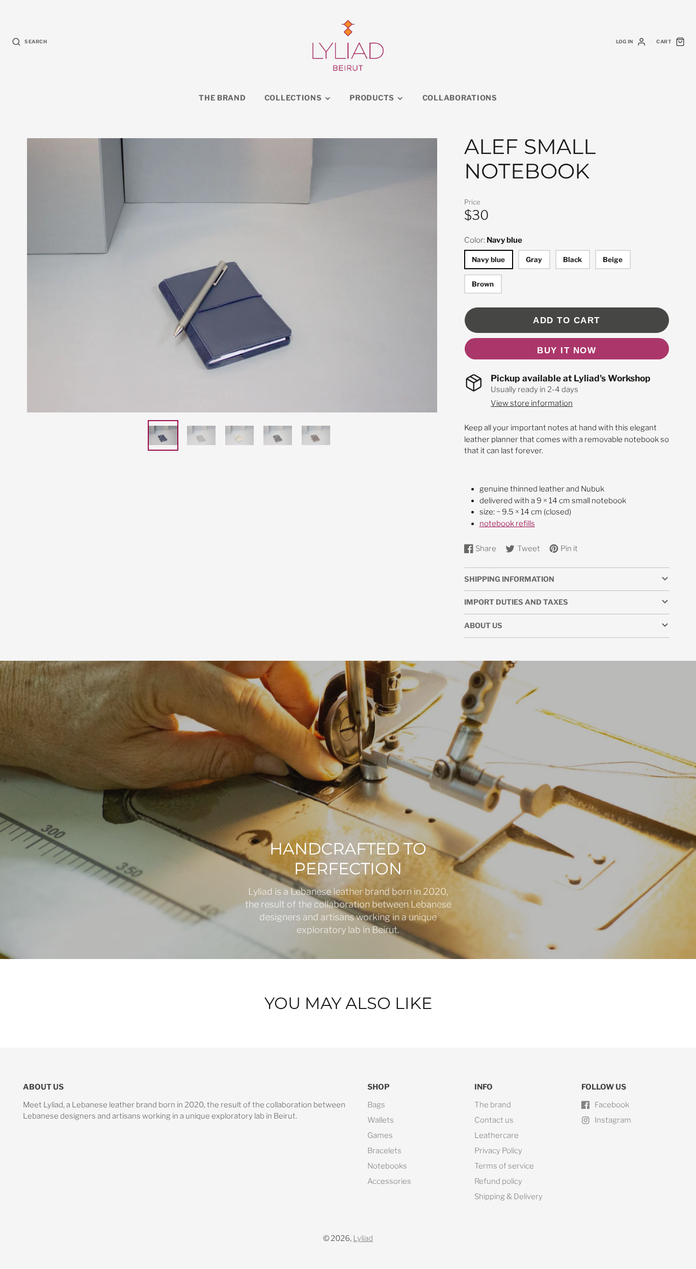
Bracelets (384, 1150)
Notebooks (387, 1166)
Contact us (494, 1120)
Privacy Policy (498, 1150)
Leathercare (496, 1135)
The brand (222, 97)
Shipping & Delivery (508, 1196)
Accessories (389, 1181)
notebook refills (507, 523)
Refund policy (498, 1181)
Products (372, 97)
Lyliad (363, 1238)
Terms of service (504, 1166)
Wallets (380, 1120)
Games (380, 1135)
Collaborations (459, 97)
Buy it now (566, 350)
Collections (293, 97)
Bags (376, 1104)
